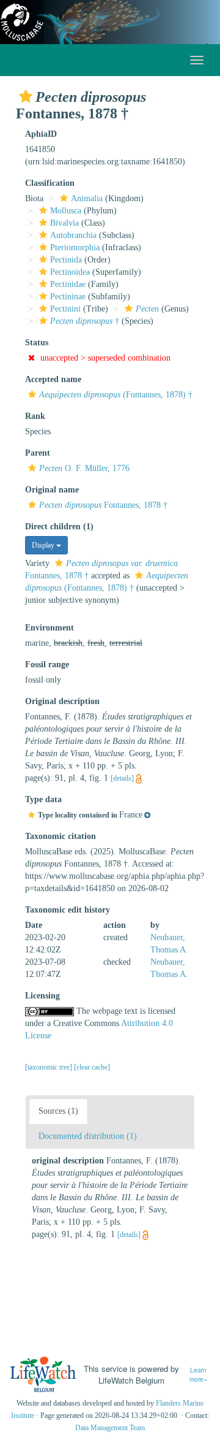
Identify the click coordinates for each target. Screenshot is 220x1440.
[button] (25, 96)
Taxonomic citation (60, 836)
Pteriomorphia (75, 247)
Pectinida (66, 259)
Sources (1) (58, 1111)
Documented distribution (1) (87, 1136)
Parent (37, 453)
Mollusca (65, 210)
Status (36, 342)
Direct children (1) (59, 526)
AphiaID (41, 134)
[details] (122, 778)
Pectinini (65, 308)
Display (44, 545)
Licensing (42, 995)
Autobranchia (73, 235)
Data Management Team (110, 1427)
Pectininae (68, 296)
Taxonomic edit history (67, 909)
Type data (43, 799)
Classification (50, 183)
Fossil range (47, 664)
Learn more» (198, 1375)
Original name (52, 489)
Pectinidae (68, 284)
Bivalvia (64, 223)
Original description (62, 701)
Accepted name (53, 379)
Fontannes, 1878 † (103, 505)
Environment (49, 627)
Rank (35, 416)
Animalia (87, 198)
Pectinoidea (70, 272)
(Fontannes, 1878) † (116, 394)
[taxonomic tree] (49, 1067)
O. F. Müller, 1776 (84, 468)
